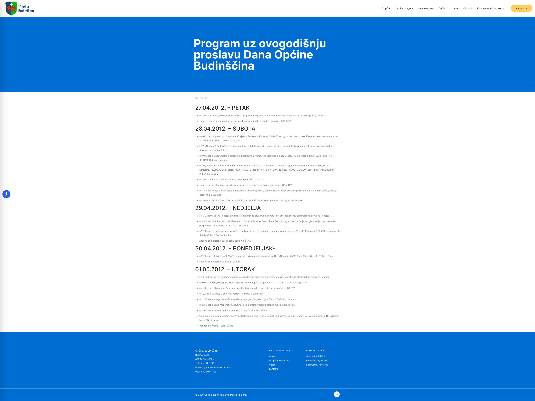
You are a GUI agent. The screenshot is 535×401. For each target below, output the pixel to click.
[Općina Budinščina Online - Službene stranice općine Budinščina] (20, 8)
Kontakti (273, 368)
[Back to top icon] (337, 394)
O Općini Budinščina (279, 360)
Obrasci (273, 356)
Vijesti (272, 364)
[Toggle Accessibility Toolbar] (6, 194)
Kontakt (520, 8)
